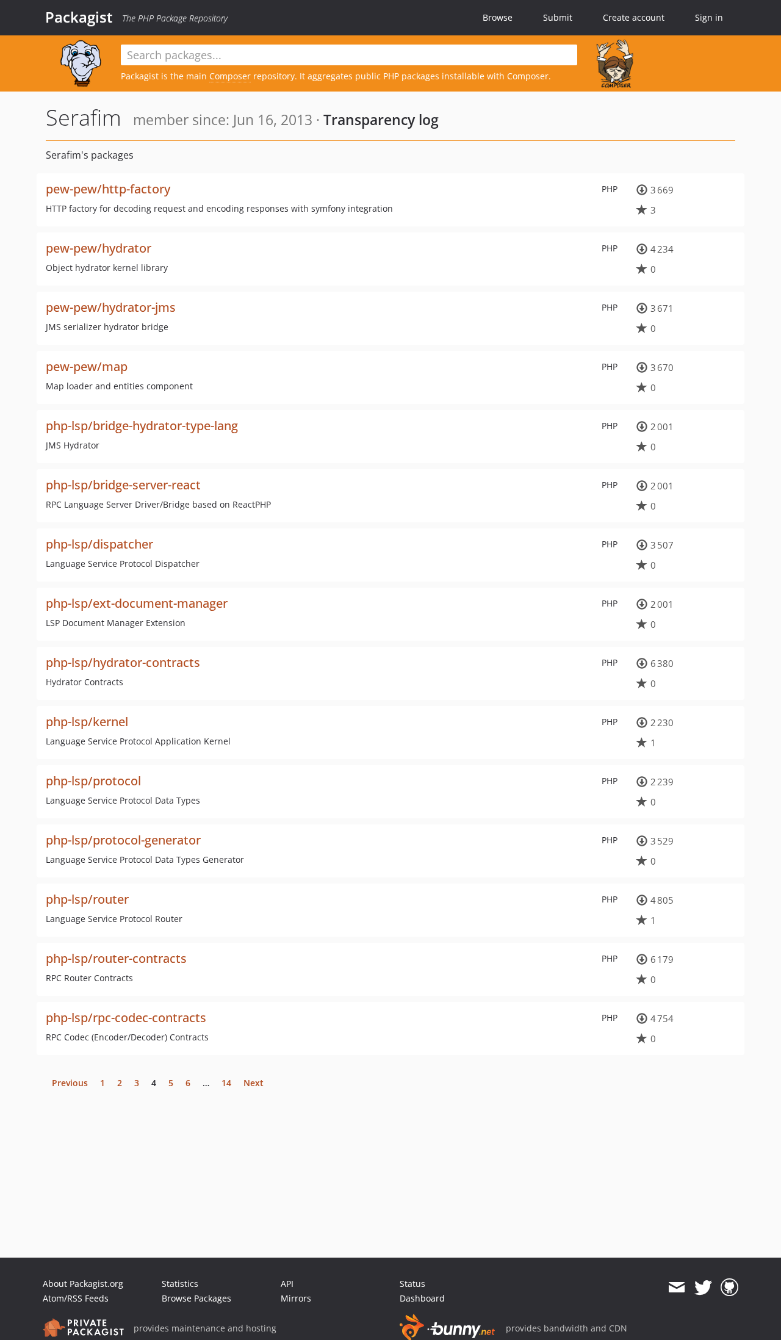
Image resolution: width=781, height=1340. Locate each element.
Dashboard (422, 1298)
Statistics (180, 1283)
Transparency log (381, 119)
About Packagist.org (83, 1283)
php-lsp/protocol (93, 781)
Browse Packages (196, 1298)
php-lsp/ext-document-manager (137, 603)
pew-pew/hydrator (98, 248)
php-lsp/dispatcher (99, 544)
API (287, 1283)
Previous (70, 1083)
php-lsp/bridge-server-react (123, 485)
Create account (633, 17)
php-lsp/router (87, 899)
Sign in (709, 17)
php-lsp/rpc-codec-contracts (126, 1017)
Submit (557, 17)
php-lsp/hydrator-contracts (123, 662)
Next (253, 1083)
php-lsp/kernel (87, 721)
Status (412, 1283)
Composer (230, 76)
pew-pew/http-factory (108, 189)
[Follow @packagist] (703, 1288)
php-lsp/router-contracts (116, 958)
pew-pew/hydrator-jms (111, 307)
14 (226, 1083)
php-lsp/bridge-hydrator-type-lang (142, 425)
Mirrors (296, 1298)
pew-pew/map (87, 366)
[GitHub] (729, 1288)
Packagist (79, 17)
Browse (498, 17)
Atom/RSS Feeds (76, 1298)
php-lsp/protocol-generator (123, 840)
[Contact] (676, 1288)
